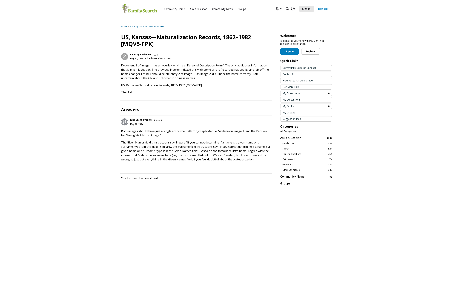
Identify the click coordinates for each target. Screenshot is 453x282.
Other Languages (307, 170)
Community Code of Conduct (299, 67)
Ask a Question (306, 138)
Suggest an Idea (292, 119)
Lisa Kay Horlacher (140, 54)
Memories (307, 164)
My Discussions (291, 99)
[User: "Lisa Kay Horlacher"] (124, 56)
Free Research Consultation (298, 80)
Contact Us (289, 74)
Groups (285, 183)
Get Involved (307, 159)
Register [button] (311, 51)
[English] (139, 8)
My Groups (289, 112)
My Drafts (306, 106)
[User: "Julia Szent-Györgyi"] (124, 121)
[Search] (287, 9)
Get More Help (291, 87)
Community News (306, 176)
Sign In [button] (289, 51)
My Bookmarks (306, 93)
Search (307, 148)
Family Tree (307, 143)
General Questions (307, 154)
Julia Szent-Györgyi (141, 119)
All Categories (288, 131)
